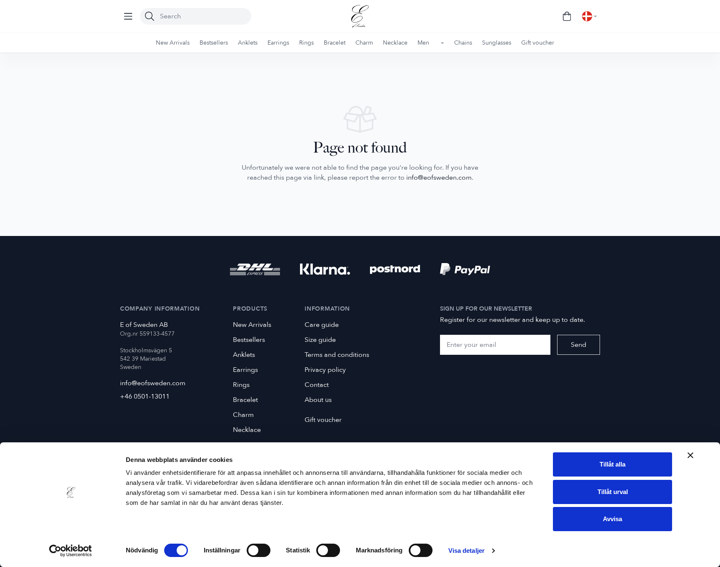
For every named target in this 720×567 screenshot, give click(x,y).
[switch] (258, 550)
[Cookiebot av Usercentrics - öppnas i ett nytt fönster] (70, 550)
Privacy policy (325, 369)
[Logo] (360, 16)
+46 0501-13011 (145, 396)
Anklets (244, 354)
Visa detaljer (466, 550)
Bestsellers (249, 339)
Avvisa (612, 518)
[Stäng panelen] (690, 455)
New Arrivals (252, 324)
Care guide (322, 324)
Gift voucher (323, 419)
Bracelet (245, 399)
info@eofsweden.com (439, 177)
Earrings (245, 369)
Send (578, 344)
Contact (317, 384)
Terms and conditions (337, 354)
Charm (243, 414)
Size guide (320, 339)
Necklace (247, 429)
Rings (241, 384)
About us (318, 399)
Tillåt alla (612, 464)
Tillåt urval (613, 491)
